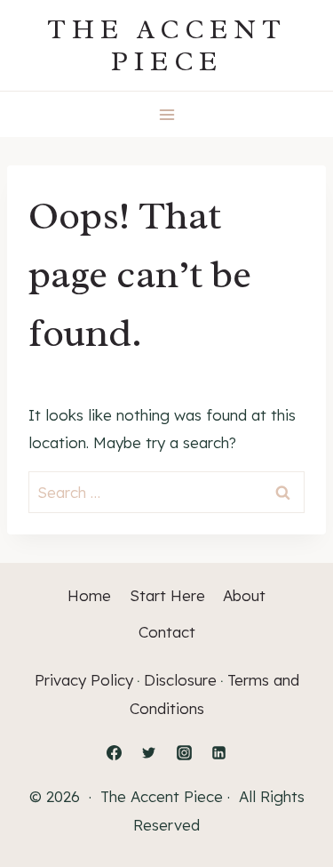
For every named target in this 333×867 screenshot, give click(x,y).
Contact (167, 631)
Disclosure (180, 679)
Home (89, 595)
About (244, 595)
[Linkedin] (218, 752)
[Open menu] (166, 114)
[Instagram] (184, 752)
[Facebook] (114, 752)
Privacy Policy (84, 679)
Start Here (167, 595)
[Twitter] (149, 752)
